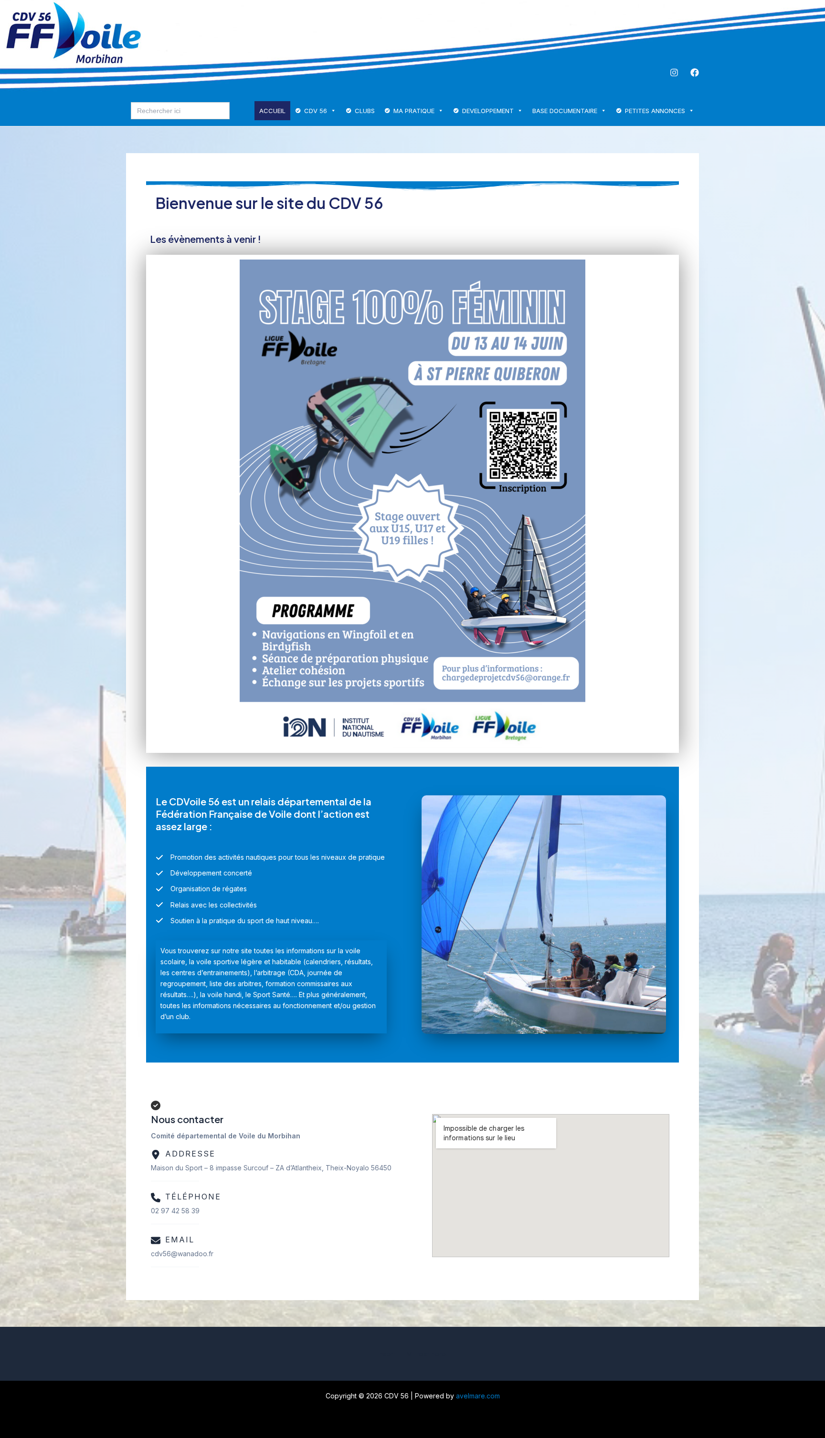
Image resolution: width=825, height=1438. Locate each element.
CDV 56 (315, 111)
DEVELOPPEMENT (488, 111)
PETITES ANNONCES (655, 111)
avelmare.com (478, 1396)
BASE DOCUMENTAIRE (564, 111)
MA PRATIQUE (413, 111)
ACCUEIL (272, 111)
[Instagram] (674, 72)
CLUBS (365, 111)
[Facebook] (694, 72)
